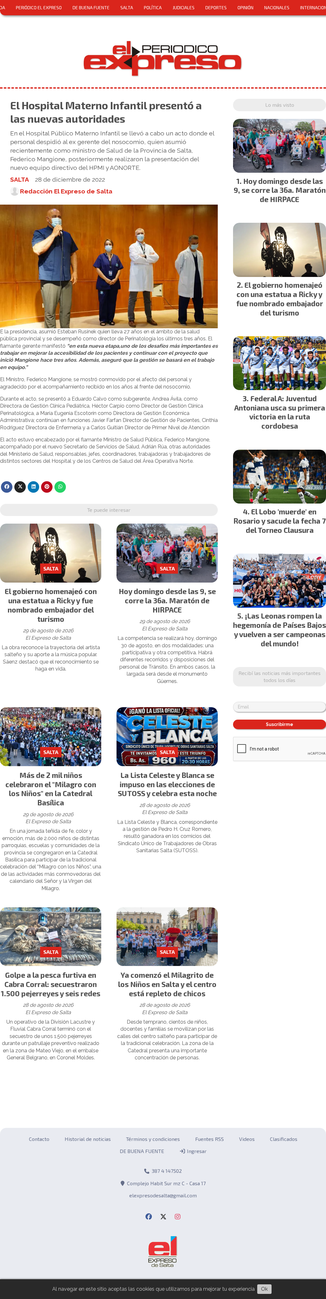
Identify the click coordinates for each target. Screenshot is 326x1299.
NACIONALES (276, 7)
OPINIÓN (245, 7)
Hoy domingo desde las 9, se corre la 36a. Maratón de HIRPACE (167, 600)
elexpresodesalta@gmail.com (163, 1195)
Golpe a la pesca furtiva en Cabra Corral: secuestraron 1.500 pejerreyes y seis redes (50, 984)
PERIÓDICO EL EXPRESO (39, 7)
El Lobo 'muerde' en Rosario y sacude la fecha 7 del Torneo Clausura (279, 520)
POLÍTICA (153, 7)
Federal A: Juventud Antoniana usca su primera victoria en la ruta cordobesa (279, 412)
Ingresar (196, 1151)
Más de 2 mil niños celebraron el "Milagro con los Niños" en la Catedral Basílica (50, 789)
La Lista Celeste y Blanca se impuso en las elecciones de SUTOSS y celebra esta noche (167, 784)
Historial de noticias (88, 1139)
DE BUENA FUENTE (91, 7)
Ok (264, 1289)
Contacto (39, 1139)
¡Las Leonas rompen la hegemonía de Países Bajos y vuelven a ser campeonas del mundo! (279, 629)
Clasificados (283, 1139)
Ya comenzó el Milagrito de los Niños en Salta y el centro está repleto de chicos (167, 984)
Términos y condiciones (153, 1139)
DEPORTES (216, 7)
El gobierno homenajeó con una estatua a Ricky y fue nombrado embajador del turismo (51, 605)
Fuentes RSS (209, 1139)
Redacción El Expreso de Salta (66, 191)
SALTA (126, 7)
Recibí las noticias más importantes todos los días (279, 676)
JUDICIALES (184, 7)
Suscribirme (279, 724)
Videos (247, 1139)
